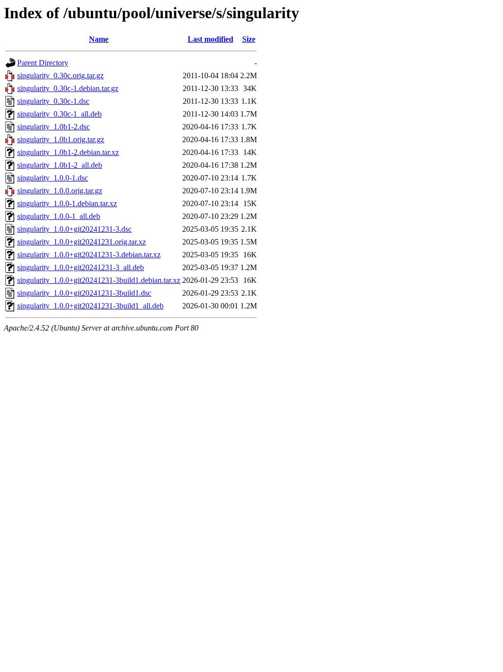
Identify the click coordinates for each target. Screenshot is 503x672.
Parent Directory (42, 63)
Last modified (210, 39)
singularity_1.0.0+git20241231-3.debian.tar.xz (89, 254)
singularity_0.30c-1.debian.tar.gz (67, 88)
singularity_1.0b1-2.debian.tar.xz (68, 152)
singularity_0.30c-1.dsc (53, 101)
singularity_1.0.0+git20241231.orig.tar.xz (81, 242)
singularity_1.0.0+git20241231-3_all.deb (80, 267)
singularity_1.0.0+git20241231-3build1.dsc (84, 293)
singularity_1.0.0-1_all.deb (58, 216)
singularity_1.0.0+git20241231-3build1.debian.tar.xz (98, 280)
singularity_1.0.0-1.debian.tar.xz (67, 203)
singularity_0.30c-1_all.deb (59, 114)
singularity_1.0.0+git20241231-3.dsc (74, 229)
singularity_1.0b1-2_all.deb (59, 165)
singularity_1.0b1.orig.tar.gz (60, 139)
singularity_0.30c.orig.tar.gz (60, 75)
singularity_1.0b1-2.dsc (53, 126)
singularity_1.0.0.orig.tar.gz (59, 190)
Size (248, 39)
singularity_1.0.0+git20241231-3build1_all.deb (90, 306)
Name (99, 39)
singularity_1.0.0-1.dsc (52, 178)
